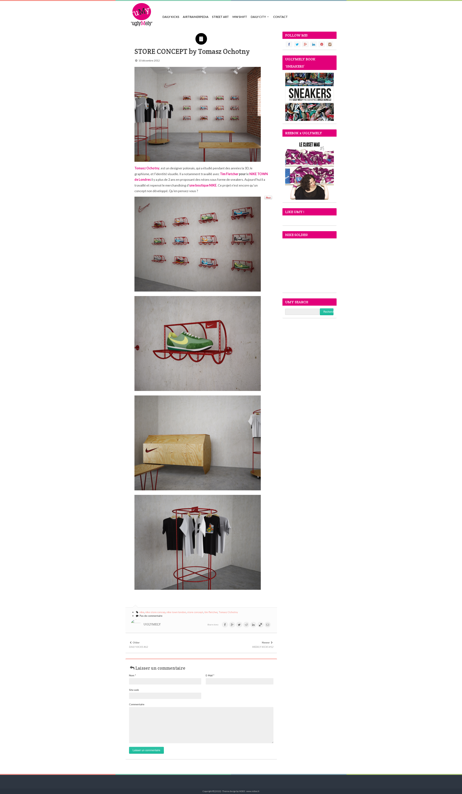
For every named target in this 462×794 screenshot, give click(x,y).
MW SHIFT (239, 16)
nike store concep (155, 612)
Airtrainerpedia (195, 16)
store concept (195, 612)
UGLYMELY (152, 624)
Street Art (220, 16)
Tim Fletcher (229, 174)
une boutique (203, 185)
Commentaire (136, 704)
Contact (280, 16)
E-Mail (210, 675)
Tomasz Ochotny (228, 612)
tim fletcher (210, 612)
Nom (132, 675)
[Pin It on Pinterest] (268, 197)
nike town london (176, 612)
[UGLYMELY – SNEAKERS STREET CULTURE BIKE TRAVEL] (141, 14)
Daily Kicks (170, 16)
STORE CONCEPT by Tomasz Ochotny (192, 51)
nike (142, 612)
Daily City (258, 16)
